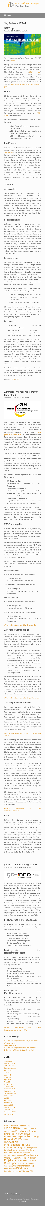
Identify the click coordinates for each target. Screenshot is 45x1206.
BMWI (12, 379)
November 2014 (9, 1107)
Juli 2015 (7, 1098)
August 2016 (8, 1070)
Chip (28, 1125)
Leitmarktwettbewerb (18, 1155)
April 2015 (7, 1100)
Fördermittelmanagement (15, 1136)
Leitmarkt (7, 1155)
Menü (9, 15)
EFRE (33, 1128)
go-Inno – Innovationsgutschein (21, 864)
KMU (27, 1150)
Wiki (19, 1168)
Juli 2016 (7, 1072)
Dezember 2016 (9, 1063)
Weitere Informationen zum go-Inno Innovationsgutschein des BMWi (22, 1028)
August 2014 (8, 1114)
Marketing (25, 31)
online (13, 60)
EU (16, 1131)
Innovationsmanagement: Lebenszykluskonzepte (21, 1041)
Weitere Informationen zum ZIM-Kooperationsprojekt (22, 698)
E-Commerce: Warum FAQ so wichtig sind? (19, 1050)
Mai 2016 (7, 1077)
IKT (19, 1139)
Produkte (22, 1157)
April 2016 (7, 1079)
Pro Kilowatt (9, 152)
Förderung (33, 1136)
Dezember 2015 (9, 1089)
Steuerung (20, 1163)
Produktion (31, 1157)
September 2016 (10, 1068)
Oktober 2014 (9, 1109)
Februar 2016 (8, 1084)
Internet (15, 1150)
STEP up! (9, 28)
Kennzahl (21, 1150)
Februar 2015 (8, 1102)
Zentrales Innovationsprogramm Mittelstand (21, 393)
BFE (17, 379)
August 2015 (8, 1096)
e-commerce (24, 1128)
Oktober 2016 (9, 1066)
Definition (11, 1127)
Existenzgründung (27, 1130)
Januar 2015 (8, 1105)
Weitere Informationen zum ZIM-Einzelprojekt (20, 625)
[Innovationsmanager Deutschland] (22, 4)
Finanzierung (9, 1133)
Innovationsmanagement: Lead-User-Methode (20, 1048)
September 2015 (10, 1093)
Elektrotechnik (9, 1131)
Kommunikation (21, 1152)
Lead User (32, 1153)
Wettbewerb (10, 1168)
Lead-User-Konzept (10, 1045)
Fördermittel (23, 1133)
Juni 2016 (7, 1075)
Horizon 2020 (10, 1138)
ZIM (31, 1171)
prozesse (32, 1160)
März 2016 (8, 1082)
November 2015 (9, 1091)
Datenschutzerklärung (13, 1194)
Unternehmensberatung (23, 1165)
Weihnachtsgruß (9, 1043)
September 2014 (10, 1112)
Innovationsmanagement (16, 1147)
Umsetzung (8, 1166)
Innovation (11, 1142)
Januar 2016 (8, 1086)
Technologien (30, 1163)
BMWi (24, 1125)
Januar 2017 (8, 1061)
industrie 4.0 (24, 1139)
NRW (36, 1155)
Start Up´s (10, 1163)
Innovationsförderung (17, 1144)
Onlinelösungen (11, 1157)
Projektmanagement (15, 1160)
